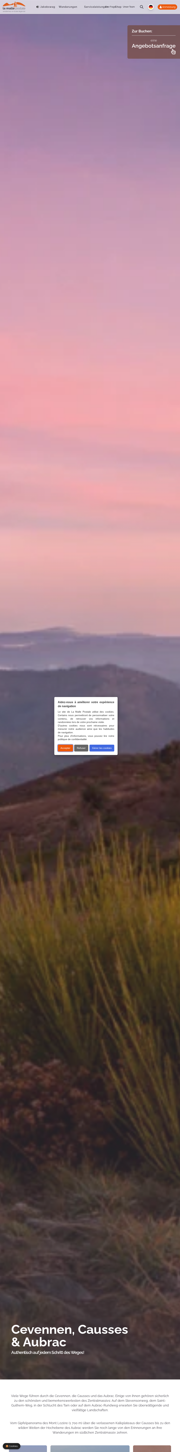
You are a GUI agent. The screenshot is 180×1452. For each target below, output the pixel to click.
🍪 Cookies (12, 1446)
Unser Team (129, 7)
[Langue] (151, 7)
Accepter (65, 748)
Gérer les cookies (102, 748)
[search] (142, 7)
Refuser (81, 748)
